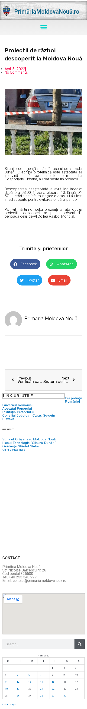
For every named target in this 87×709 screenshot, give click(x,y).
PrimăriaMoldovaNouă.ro (46, 11)
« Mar (5, 704)
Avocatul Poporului (17, 408)
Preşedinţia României (74, 399)
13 (29, 682)
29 (53, 695)
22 (53, 688)
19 (18, 688)
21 (41, 688)
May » (13, 704)
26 (18, 695)
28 (41, 695)
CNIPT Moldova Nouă (13, 450)
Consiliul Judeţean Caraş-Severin (28, 415)
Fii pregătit (8, 419)
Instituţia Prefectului (18, 412)
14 (41, 682)
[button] (43, 27)
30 (65, 695)
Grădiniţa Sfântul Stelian (21, 446)
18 (6, 688)
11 (6, 682)
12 (18, 682)
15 (53, 682)
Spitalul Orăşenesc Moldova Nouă (29, 439)
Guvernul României (17, 405)
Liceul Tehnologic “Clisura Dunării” (29, 443)
